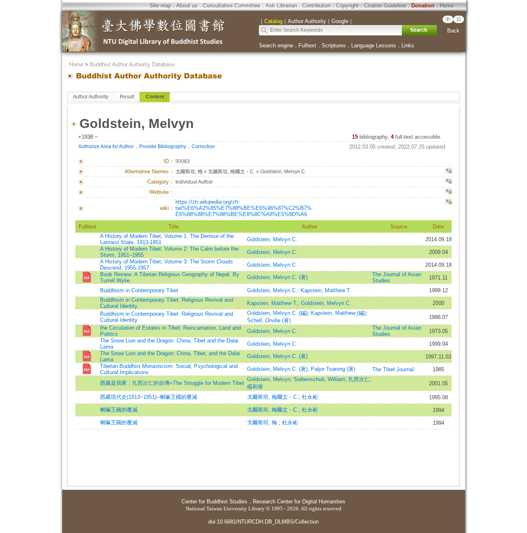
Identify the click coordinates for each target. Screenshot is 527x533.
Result (127, 97)
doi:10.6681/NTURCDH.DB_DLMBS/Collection (263, 522)
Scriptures (334, 45)
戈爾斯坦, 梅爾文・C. (272, 397)
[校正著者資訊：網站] (448, 192)
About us (187, 5)
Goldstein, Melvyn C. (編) (277, 313)
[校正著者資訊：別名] (448, 172)
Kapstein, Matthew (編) (338, 313)
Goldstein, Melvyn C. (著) (277, 277)
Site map (160, 5)
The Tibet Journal (393, 369)
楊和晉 (255, 387)
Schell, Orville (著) (269, 320)
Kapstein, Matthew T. (326, 290)
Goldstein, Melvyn (268, 379)
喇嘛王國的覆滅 (119, 410)
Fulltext (307, 45)
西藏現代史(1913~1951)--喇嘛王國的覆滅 (148, 397)
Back (453, 31)
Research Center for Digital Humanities (299, 501)
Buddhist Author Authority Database (132, 64)
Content (155, 97)
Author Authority (90, 97)
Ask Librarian (281, 5)
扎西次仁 (359, 379)
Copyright (347, 5)
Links (407, 45)
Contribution (316, 5)
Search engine (276, 45)
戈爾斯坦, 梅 (263, 422)
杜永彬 (310, 397)
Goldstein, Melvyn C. (272, 239)
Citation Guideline (385, 5)
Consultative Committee (231, 5)
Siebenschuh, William (319, 379)
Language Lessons (373, 45)
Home (447, 5)
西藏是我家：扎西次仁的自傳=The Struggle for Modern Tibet (172, 383)
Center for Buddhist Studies (214, 501)
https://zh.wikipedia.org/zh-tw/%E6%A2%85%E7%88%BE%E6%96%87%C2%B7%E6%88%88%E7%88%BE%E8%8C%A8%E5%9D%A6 (243, 208)
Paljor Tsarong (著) (333, 369)
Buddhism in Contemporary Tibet (139, 290)
